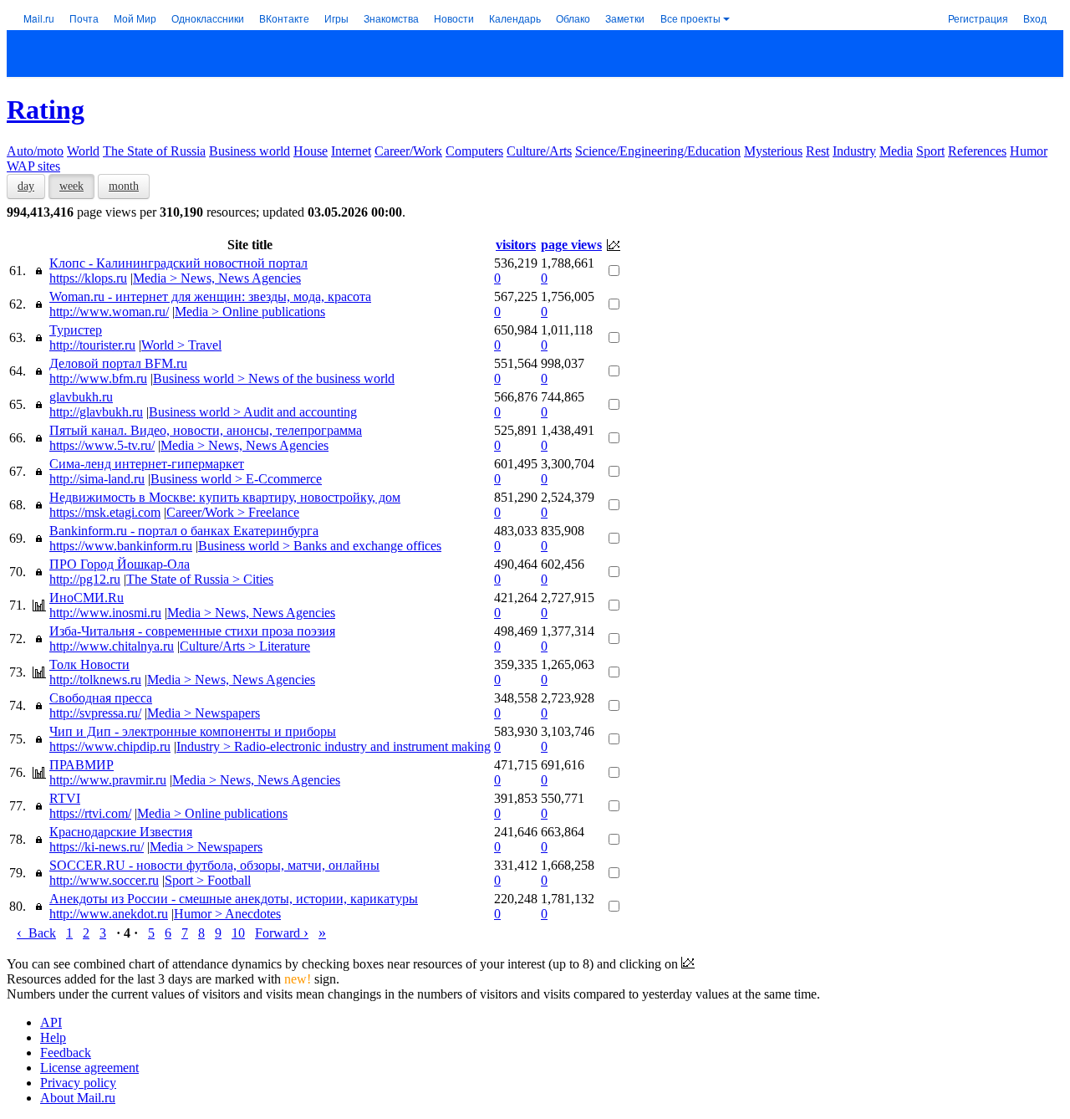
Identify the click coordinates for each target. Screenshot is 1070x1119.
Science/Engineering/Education (658, 151)
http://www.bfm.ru (98, 378)
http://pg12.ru (84, 579)
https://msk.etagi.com (104, 512)
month (124, 186)
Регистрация (978, 18)
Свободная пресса (100, 698)
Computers (474, 151)
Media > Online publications (250, 311)
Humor (1028, 151)
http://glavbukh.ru (96, 412)
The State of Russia (154, 151)
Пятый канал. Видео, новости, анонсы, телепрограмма (205, 430)
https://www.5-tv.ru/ (102, 445)
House (310, 151)
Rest (817, 151)
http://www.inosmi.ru (105, 612)
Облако (573, 18)
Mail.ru (38, 18)
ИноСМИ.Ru (86, 597)
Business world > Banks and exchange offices (319, 546)
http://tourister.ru (92, 345)
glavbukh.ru (81, 397)
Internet (351, 151)
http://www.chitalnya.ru (111, 646)
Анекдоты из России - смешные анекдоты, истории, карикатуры (233, 899)
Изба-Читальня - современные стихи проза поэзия (192, 631)
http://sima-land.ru (97, 479)
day (26, 186)
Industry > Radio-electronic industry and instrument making (333, 746)
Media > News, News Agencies (217, 278)
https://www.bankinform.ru (120, 546)
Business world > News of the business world (274, 378)
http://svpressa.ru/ (95, 713)
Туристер (75, 330)
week (71, 186)
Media (896, 151)
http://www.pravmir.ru (107, 780)
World (83, 151)
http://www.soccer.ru (104, 880)
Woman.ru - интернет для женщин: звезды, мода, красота (210, 296)
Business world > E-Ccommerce (236, 479)
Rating (45, 110)
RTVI (64, 798)
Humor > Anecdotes (227, 914)
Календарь (515, 18)
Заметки (625, 18)
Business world (249, 151)
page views (571, 245)
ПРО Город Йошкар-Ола (119, 564)
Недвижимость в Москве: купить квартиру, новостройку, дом (224, 497)
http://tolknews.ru (95, 679)
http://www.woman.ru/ (109, 311)
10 (238, 933)
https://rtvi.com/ (90, 813)
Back (36, 933)
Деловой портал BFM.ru (118, 363)
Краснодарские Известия (120, 832)
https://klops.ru (88, 278)
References (977, 151)
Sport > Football (208, 880)
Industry (854, 151)
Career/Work (408, 151)
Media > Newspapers (203, 713)
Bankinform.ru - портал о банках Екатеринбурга (183, 531)
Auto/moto (35, 151)
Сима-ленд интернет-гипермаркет (146, 464)
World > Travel (181, 345)
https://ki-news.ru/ (96, 847)
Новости (454, 18)
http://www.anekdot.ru (108, 914)
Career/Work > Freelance (232, 512)
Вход (1035, 18)
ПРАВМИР (81, 765)
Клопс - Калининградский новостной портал (178, 263)
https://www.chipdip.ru (110, 746)
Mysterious (773, 151)
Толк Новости (89, 664)
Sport (930, 151)
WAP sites (33, 166)
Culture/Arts (539, 151)
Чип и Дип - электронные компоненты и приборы (192, 731)
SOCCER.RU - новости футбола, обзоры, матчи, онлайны (214, 865)
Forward (281, 933)
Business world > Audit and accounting (253, 412)
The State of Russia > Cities (199, 579)
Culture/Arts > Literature (245, 646)
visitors (516, 245)
